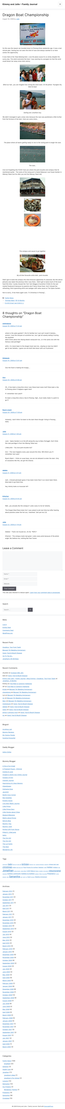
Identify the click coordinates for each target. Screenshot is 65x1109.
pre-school (44, 873)
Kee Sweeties (7, 798)
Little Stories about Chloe (11, 812)
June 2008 (6, 1006)
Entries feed (7, 627)
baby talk (19, 864)
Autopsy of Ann (8, 777)
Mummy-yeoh (7, 826)
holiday (50, 867)
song (21, 877)
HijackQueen (7, 786)
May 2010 (6, 940)
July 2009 (6, 969)
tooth (24, 877)
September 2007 (8, 1032)
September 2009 (8, 963)
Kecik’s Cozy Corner (9, 795)
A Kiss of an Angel (9, 766)
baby (10, 864)
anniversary (5, 864)
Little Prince (7, 806)
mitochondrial (55, 871)
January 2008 (7, 1021)
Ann (4, 377)
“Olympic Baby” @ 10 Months (15, 300)
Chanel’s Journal (8, 780)
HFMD (45, 867)
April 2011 (6, 908)
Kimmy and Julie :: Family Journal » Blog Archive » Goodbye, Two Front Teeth (29, 678)
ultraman (33, 877)
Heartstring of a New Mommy (13, 783)
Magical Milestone (9, 815)
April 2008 (6, 1012)
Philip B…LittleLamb (9, 832)
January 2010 (7, 952)
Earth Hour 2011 (19, 867)
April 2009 (6, 978)
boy (34, 864)
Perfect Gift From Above (11, 829)
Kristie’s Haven (8, 801)
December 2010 (8, 920)
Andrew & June (8, 772)
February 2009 (8, 983)
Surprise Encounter (9, 738)
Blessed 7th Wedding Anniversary (14, 650)
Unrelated (6, 1098)
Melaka (37, 871)
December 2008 (8, 989)
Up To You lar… (8, 656)
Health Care (7, 1069)
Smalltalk (7, 1064)
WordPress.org (8, 633)
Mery (4, 701)
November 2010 (8, 923)
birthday (25, 864)
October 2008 (7, 995)
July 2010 (6, 934)
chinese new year (54, 864)
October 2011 (7, 900)
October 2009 (7, 960)
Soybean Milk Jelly (17, 673)
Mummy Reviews (8, 732)
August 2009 (7, 966)
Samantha (14, 876)
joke (59, 867)
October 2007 (7, 1029)
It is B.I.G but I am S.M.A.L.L (14, 303)
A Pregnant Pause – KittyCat (12, 769)
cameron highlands (40, 864)
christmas (7, 867)
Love (28, 871)
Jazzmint (6, 792)
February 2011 (7, 914)
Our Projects (7, 1087)
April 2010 (6, 943)
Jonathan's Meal (9, 1075)
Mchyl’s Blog (7, 821)
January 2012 (7, 894)
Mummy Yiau (7, 824)
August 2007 (7, 1035)
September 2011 (8, 903)
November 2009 (8, 957)
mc (4, 698)
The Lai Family (7, 844)
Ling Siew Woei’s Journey (11, 803)
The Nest (6, 847)
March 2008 (7, 1015)
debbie (5, 470)
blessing (31, 864)
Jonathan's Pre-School (11, 1078)
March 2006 (7, 1047)
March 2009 (7, 980)
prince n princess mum (10, 712)
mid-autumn (45, 871)
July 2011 (6, 905)
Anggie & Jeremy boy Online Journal (15, 775)
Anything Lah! (7, 729)
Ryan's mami (7, 410)
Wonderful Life (8, 850)
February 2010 (7, 949)
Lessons (5, 1081)
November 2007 (8, 1027)
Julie (4, 431)
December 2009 (8, 954)
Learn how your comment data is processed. (45, 592)
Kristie (5, 689)
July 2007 (6, 1038)
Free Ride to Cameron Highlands (21, 684)
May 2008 (6, 1009)
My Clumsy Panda (9, 735)
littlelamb (6, 358)
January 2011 (7, 917)
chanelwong (7, 692)
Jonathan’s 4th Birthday (11, 659)
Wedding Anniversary (41, 877)
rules (8, 877)
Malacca (32, 871)
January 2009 (7, 986)
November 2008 (8, 992)
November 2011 (8, 897)
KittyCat (6, 496)
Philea (40, 873)
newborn (37, 873)
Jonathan (8, 870)
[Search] (30, 610)
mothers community (14, 874)
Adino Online (7, 752)
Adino (5, 709)
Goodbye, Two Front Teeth (12, 647)
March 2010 (7, 946)
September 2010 (8, 929)
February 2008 (8, 1018)
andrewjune (7, 323)
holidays (55, 867)
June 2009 (6, 972)
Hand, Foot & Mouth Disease (12, 653)
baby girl (15, 864)
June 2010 (6, 937)
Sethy (4, 835)
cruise (14, 867)
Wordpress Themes (10, 1090)
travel (28, 877)
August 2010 (7, 931)
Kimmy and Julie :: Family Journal (20, 4)
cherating (46, 864)
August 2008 (7, 1001)
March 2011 (6, 911)
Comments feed (8, 630)
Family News (9, 298)
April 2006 (6, 1044)
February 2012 (7, 891)
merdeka (41, 871)
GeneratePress (48, 1106)
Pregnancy (51, 874)
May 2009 (6, 975)
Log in (5, 624)
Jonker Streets (17, 871)
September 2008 (8, 998)
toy (26, 877)
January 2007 (7, 1041)
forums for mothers (32, 867)
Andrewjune (7, 704)
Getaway (41, 867)
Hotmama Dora (8, 789)
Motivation (6, 1084)
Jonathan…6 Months (10, 681)
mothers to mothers (28, 874)
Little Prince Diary (8, 809)
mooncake (5, 873)
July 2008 (6, 1003)
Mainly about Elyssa (9, 818)
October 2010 (7, 926)
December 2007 (8, 1024)
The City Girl (7, 838)
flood (24, 867)
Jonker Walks (23, 871)
